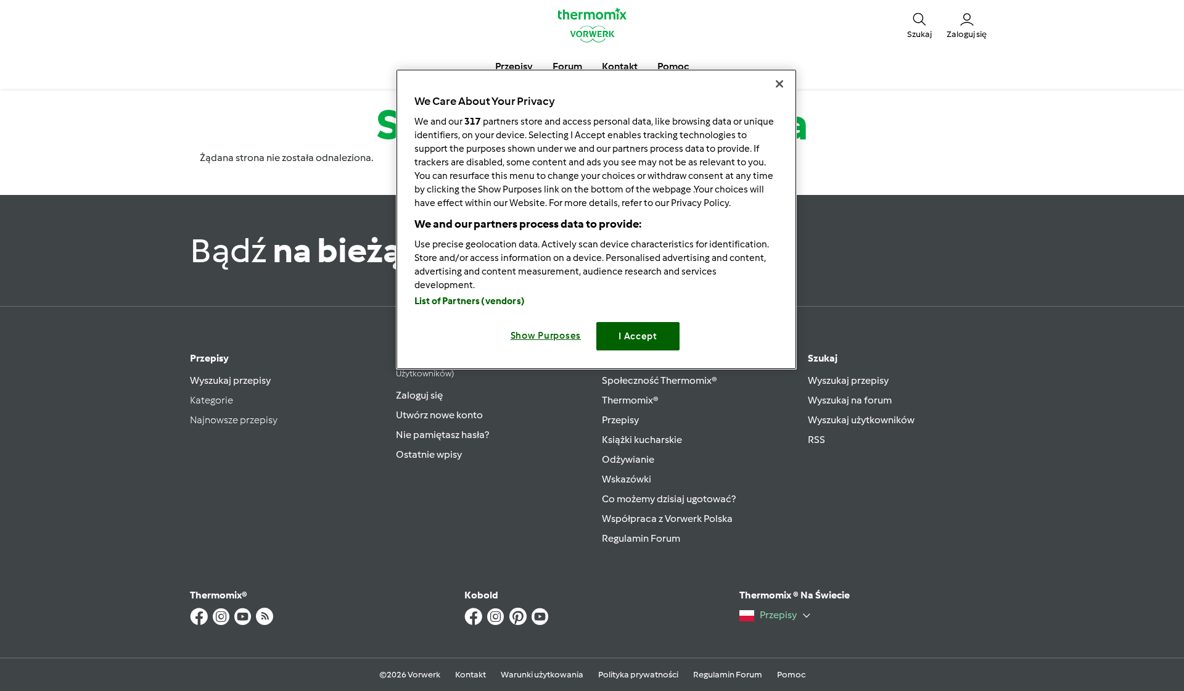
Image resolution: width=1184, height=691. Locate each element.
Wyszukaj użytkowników (861, 420)
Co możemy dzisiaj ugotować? (669, 499)
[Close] (779, 83)
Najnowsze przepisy (234, 420)
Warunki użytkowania (542, 674)
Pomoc (791, 674)
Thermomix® (630, 400)
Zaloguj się (419, 395)
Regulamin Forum (641, 538)
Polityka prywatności (638, 674)
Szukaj (822, 358)
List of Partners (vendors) (469, 301)
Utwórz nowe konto (439, 415)
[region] (596, 219)
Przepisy (209, 358)
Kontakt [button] (620, 66)
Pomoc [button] (673, 66)
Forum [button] (567, 66)
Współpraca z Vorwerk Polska (667, 518)
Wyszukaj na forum (850, 400)
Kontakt (470, 674)
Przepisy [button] (514, 66)
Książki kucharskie (642, 439)
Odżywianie (628, 459)
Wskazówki (626, 479)
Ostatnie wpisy (429, 454)
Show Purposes (546, 335)
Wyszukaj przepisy (230, 380)
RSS (816, 439)
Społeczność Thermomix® (659, 380)
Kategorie (211, 400)
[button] (919, 24)
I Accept (638, 336)
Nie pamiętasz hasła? (442, 435)
